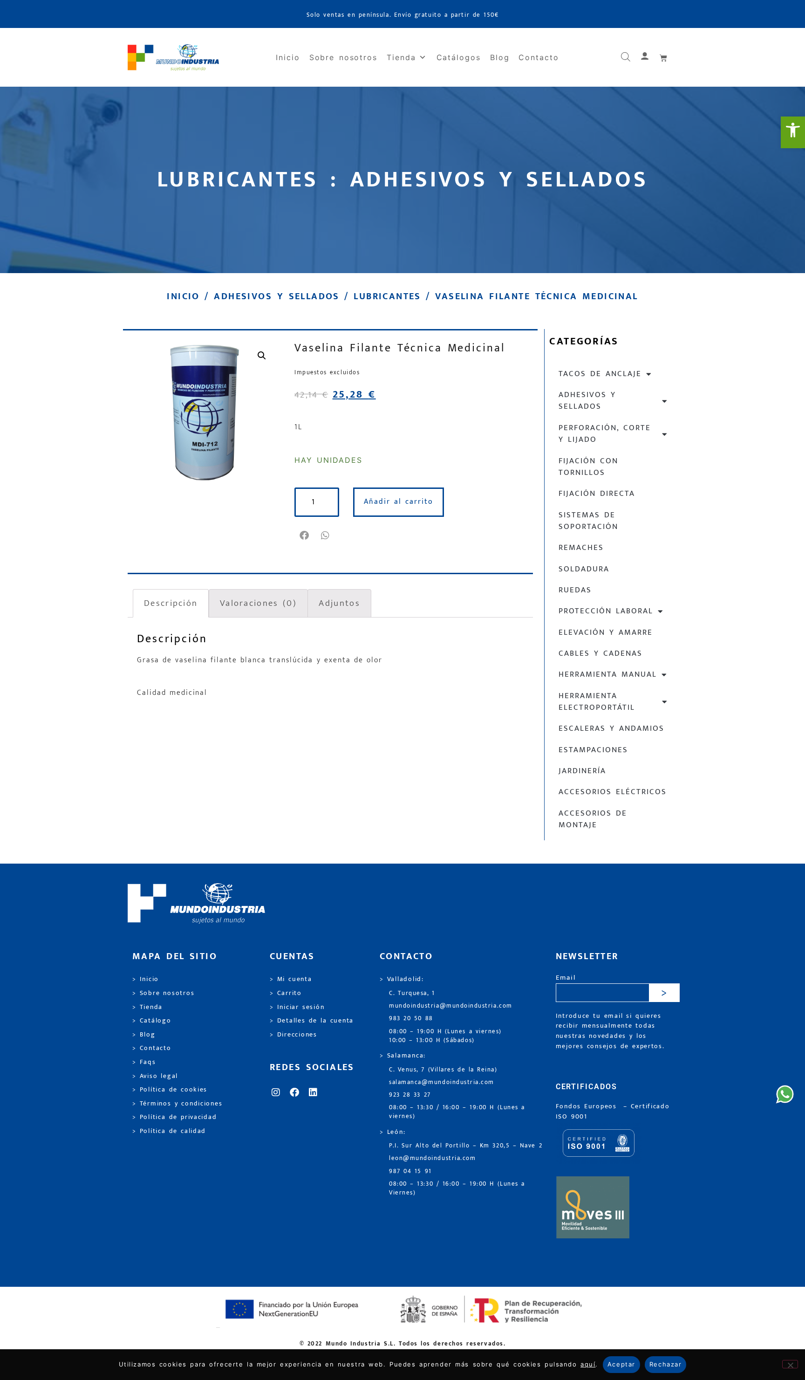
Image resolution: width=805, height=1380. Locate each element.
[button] (304, 535)
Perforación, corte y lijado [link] (605, 433)
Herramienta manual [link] (608, 674)
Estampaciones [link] (593, 749)
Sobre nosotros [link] (343, 57)
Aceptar (621, 1364)
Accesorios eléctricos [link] (613, 791)
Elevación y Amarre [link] (606, 632)
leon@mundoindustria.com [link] (432, 1158)
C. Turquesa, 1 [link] (412, 993)
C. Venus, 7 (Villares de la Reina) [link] (443, 1070)
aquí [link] (587, 1364)
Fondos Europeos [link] (588, 1106)
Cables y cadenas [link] (600, 653)
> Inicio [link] (145, 979)
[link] (793, 132)
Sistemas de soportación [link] (588, 520)
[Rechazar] (790, 1364)
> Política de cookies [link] (169, 1089)
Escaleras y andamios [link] (611, 728)
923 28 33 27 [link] (410, 1095)
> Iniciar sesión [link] (297, 1007)
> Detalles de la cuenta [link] (312, 1020)
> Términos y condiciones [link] (177, 1103)
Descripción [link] (171, 603)
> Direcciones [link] (293, 1034)
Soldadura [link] (584, 569)
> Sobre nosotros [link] (163, 993)
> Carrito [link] (286, 993)
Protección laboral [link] (606, 611)
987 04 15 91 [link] (410, 1171)
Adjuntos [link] (339, 603)
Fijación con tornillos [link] (588, 466)
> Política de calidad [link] (169, 1131)
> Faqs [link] (144, 1062)
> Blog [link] (144, 1034)
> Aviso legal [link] (155, 1076)
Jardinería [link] (582, 770)
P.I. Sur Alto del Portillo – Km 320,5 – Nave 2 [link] (465, 1146)
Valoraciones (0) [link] (258, 603)
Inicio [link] (288, 57)
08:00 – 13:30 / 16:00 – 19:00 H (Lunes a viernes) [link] (457, 1112)
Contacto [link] (538, 57)
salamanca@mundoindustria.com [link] (441, 1082)
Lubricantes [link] (387, 296)
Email (566, 978)
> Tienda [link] (147, 1007)
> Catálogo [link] (151, 1020)
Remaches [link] (581, 547)
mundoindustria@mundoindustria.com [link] (450, 1006)
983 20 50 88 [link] (411, 1018)
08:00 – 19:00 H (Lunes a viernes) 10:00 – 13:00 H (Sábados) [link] (445, 1036)
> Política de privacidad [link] (174, 1117)
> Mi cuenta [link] (291, 979)
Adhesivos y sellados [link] (276, 296)
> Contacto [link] (151, 1048)
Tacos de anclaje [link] (600, 373)
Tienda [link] (401, 57)
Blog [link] (500, 57)
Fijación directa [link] (597, 493)
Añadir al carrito (398, 501)
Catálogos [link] (459, 57)
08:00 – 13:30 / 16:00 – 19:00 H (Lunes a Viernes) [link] (457, 1188)
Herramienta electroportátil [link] (597, 701)
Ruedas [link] (575, 590)
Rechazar (665, 1364)
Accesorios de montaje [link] (593, 819)
